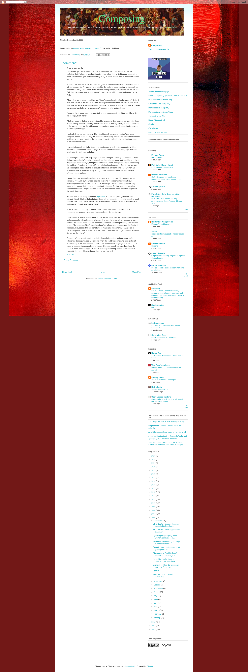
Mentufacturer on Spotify (158, 108)
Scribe (154, 231)
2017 (153, 478)
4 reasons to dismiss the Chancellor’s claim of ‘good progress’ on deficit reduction (167, 437)
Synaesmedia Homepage (158, 91)
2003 (153, 629)
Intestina (154, 246)
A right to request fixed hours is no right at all (167, 432)
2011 (153, 499)
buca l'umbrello (158, 244)
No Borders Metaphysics (162, 222)
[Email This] (97, 54)
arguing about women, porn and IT (87, 48)
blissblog (155, 288)
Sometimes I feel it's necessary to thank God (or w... (166, 566)
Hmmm (156, 571)
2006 (153, 517)
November (158, 581)
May (156, 603)
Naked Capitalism (159, 175)
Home (102, 272)
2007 (153, 514)
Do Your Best (156, 158)
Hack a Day (156, 353)
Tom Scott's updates (160, 365)
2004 (153, 626)
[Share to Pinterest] (108, 54)
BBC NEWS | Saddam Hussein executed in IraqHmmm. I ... (166, 525)
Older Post (136, 272)
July (156, 596)
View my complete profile (158, 49)
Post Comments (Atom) (107, 279)
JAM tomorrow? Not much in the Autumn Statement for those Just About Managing (165, 443)
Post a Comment (71, 260)
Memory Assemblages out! (161, 224)
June (156, 599)
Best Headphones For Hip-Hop (163, 338)
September (158, 588)
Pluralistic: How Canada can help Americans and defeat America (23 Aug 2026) (166, 201)
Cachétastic (153, 128)
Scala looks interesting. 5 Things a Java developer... (166, 542)
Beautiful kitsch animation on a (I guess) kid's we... (166, 548)
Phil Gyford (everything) (162, 165)
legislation (101, 196)
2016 (153, 481)
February (158, 614)
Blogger (150, 666)
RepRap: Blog (157, 377)
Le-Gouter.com (157, 323)
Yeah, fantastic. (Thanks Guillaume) (163, 575)
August (157, 592)
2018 (153, 474)
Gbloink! (151, 124)
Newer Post (67, 272)
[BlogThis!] (100, 54)
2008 (153, 510)
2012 (153, 496)
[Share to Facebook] (105, 54)
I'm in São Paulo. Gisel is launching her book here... (165, 560)
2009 (153, 507)
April (156, 607)
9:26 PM (70, 255)
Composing (122, 18)
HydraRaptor (156, 387)
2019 (153, 470)
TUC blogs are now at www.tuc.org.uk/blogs (166, 422)
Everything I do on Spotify (159, 104)
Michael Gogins (158, 155)
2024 (153, 459)
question (82, 209)
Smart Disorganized (156, 120)
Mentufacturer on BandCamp (160, 100)
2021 (153, 463)
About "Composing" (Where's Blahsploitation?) (167, 95)
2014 (153, 488)
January (157, 617)
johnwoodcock (129, 666)
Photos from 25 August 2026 (162, 167)
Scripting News (158, 187)
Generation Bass (158, 335)
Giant (153, 307)
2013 (153, 492)
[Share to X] (103, 54)
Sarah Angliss (157, 305)
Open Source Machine (161, 397)
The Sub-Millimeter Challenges (163, 380)
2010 (153, 503)
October (157, 585)
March (156, 610)
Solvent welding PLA (159, 390)
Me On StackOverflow (157, 132)
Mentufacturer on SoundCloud (160, 112)
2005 (153, 622)
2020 (153, 467)
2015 (153, 485)
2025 (153, 456)
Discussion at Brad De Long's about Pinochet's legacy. (165, 554)
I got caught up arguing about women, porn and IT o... (165, 536)
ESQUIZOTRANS (158, 265)
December (158, 521)
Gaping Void (171, 27)
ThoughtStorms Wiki (156, 116)
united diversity (158, 253)
